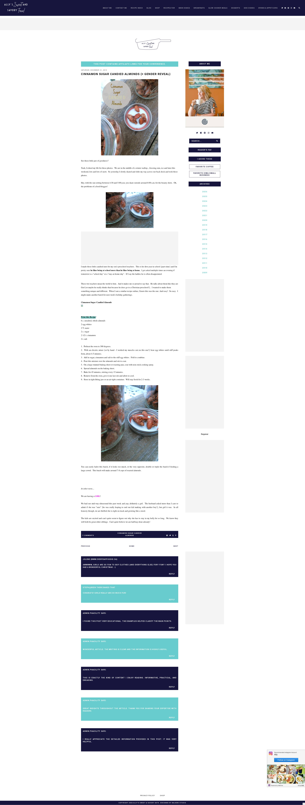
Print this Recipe (88, 316)
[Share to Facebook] (167, 535)
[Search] (217, 141)
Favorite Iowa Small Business (204, 174)
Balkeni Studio (179, 803)
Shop (157, 8)
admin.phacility (91, 613)
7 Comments (88, 535)
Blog (149, 8)
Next (175, 546)
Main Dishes (184, 8)
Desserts (235, 8)
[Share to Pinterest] (175, 535)
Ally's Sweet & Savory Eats (146, 803)
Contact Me (121, 8)
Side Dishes (249, 8)
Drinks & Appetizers (268, 8)
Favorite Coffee (205, 167)
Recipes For (169, 8)
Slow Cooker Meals (217, 8)
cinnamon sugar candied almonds (129, 534)
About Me (107, 8)
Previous (85, 546)
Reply (172, 574)
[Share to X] (170, 535)
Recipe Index (137, 8)
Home (131, 546)
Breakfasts (199, 8)
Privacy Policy (147, 795)
